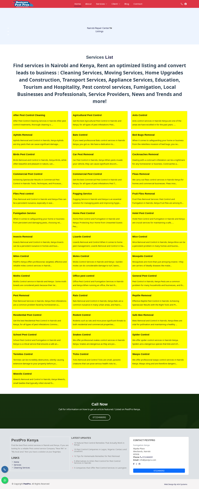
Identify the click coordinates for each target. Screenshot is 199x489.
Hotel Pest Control (143, 213)
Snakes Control (82, 334)
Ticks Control (80, 354)
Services (17, 465)
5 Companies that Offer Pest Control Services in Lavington (100, 468)
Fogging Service (82, 193)
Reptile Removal (141, 295)
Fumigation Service (24, 213)
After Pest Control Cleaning (29, 115)
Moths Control (21, 275)
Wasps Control (140, 354)
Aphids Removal (22, 134)
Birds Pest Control (24, 154)
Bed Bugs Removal (143, 134)
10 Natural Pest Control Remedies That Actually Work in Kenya (99, 444)
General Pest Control (144, 275)
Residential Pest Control (27, 315)
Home (16, 462)
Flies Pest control (23, 193)
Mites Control (21, 256)
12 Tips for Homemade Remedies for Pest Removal (97, 456)
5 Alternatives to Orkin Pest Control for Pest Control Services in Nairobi (97, 462)
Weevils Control (22, 373)
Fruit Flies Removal (143, 193)
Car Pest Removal (83, 154)
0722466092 (159, 470)
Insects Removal (22, 236)
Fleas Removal (140, 174)
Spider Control (140, 334)
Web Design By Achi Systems (175, 484)
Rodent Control (82, 315)
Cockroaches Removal (145, 154)
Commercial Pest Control (27, 174)
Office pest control (83, 275)
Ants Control (139, 115)
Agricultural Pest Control (87, 115)
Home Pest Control (84, 213)
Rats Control (80, 295)
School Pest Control (25, 334)
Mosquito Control (142, 256)
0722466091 (99, 417)
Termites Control (23, 354)
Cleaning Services (22, 467)
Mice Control (139, 236)
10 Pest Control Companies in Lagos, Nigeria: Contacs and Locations (100, 450)
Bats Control (80, 134)
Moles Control (81, 256)
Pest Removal (21, 295)
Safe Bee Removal (143, 315)
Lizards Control (82, 236)
